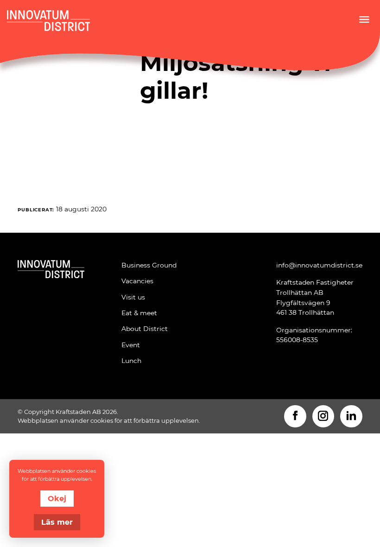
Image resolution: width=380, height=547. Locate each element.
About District (144, 328)
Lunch (131, 360)
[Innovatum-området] (51, 316)
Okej (57, 498)
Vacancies (137, 280)
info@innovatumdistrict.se (319, 265)
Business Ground (149, 265)
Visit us (133, 297)
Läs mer (57, 522)
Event (130, 344)
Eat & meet (139, 312)
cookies (101, 420)
